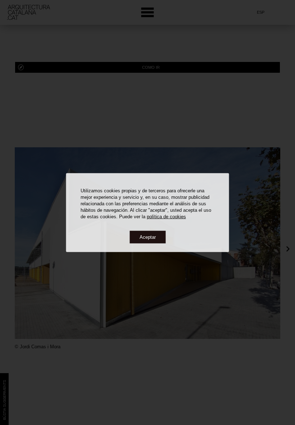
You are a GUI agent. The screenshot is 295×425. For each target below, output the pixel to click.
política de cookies (166, 216)
